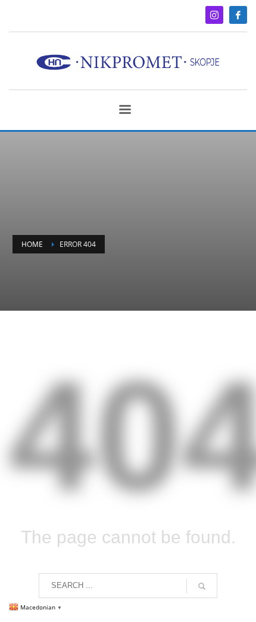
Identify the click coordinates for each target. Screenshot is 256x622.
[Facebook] (238, 15)
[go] (201, 586)
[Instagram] (214, 15)
